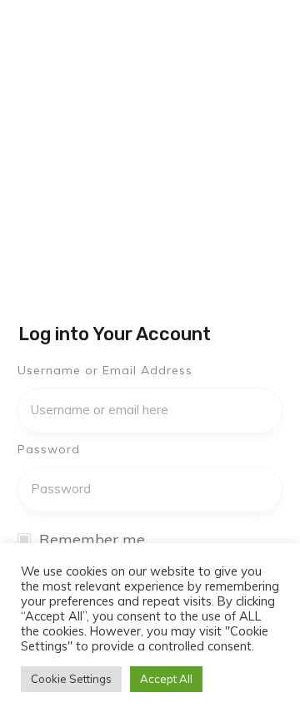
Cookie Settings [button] (71, 678)
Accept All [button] (166, 678)
